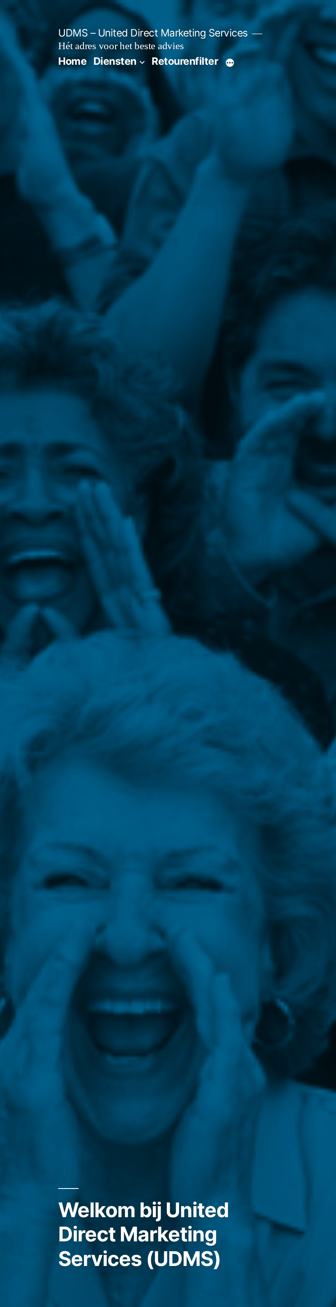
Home (72, 61)
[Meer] (230, 63)
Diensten (114, 61)
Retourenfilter (185, 61)
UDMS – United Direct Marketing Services (153, 33)
